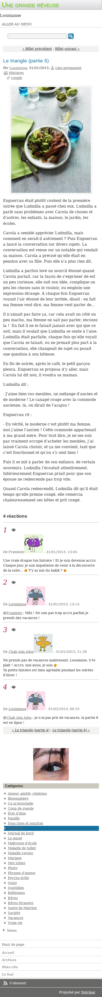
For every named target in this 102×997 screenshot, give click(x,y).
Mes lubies (16, 863)
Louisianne (18, 68)
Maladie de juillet (22, 848)
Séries (12, 930)
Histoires (16, 73)
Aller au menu (17, 24)
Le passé (15, 838)
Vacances (15, 918)
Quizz (12, 883)
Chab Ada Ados (21, 652)
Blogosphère (18, 798)
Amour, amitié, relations (27, 793)
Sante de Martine (22, 908)
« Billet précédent (37, 49)
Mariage (15, 858)
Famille (14, 818)
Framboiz (14, 613)
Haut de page (13, 944)
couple (16, 78)
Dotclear (88, 992)
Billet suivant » (67, 49)
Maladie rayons (20, 853)
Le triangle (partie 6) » (71, 730)
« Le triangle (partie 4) (30, 730)
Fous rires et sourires (25, 823)
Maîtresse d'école (22, 843)
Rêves (13, 898)
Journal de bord (21, 833)
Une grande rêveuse (30, 5)
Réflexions (16, 893)
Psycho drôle (18, 878)
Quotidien (16, 888)
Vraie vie (15, 923)
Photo (12, 868)
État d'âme (17, 813)
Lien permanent (68, 68)
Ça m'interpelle (20, 803)
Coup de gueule (21, 808)
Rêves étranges (20, 903)
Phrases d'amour (22, 873)
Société (14, 913)
